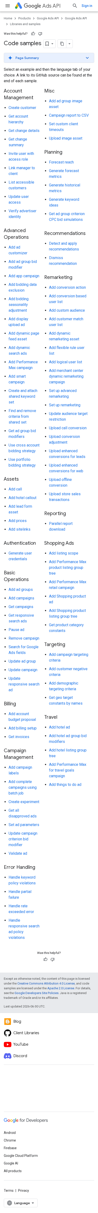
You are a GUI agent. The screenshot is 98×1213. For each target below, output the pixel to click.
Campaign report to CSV (69, 115)
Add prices (18, 520)
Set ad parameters (24, 824)
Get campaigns (21, 606)
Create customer (22, 107)
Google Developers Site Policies (37, 993)
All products (13, 1171)
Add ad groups (21, 589)
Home (8, 18)
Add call (15, 489)
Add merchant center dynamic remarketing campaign (66, 376)
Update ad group (22, 661)
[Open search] (75, 6)
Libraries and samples (25, 24)
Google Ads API (48, 18)
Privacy (23, 1190)
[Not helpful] (40, 33)
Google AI (11, 1163)
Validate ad (18, 853)
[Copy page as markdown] (62, 44)
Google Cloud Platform (21, 1156)
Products (24, 18)
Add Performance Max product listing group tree (67, 568)
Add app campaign (24, 276)
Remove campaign (24, 638)
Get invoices (19, 736)
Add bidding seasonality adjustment (19, 305)
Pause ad (16, 629)
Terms (9, 1190)
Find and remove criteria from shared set (22, 416)
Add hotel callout (22, 497)
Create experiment (24, 802)
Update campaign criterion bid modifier (23, 839)
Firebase (10, 1148)
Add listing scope (63, 553)
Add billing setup (23, 728)
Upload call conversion (68, 428)
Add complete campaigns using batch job (23, 787)
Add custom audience (67, 310)
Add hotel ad (59, 727)
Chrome (10, 1140)
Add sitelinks (19, 529)
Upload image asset (65, 138)
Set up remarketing (64, 405)
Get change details (24, 130)
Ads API (51, 6)
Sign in (87, 6)
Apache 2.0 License (60, 988)
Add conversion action (67, 287)
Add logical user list (65, 362)
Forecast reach (61, 162)
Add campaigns (21, 598)
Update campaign (23, 670)
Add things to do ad (65, 784)
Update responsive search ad (24, 684)
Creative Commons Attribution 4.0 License (46, 983)
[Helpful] (33, 33)
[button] (49, 58)
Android (10, 1133)
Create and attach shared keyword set (23, 396)
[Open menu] (7, 5)
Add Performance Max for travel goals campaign (67, 770)
